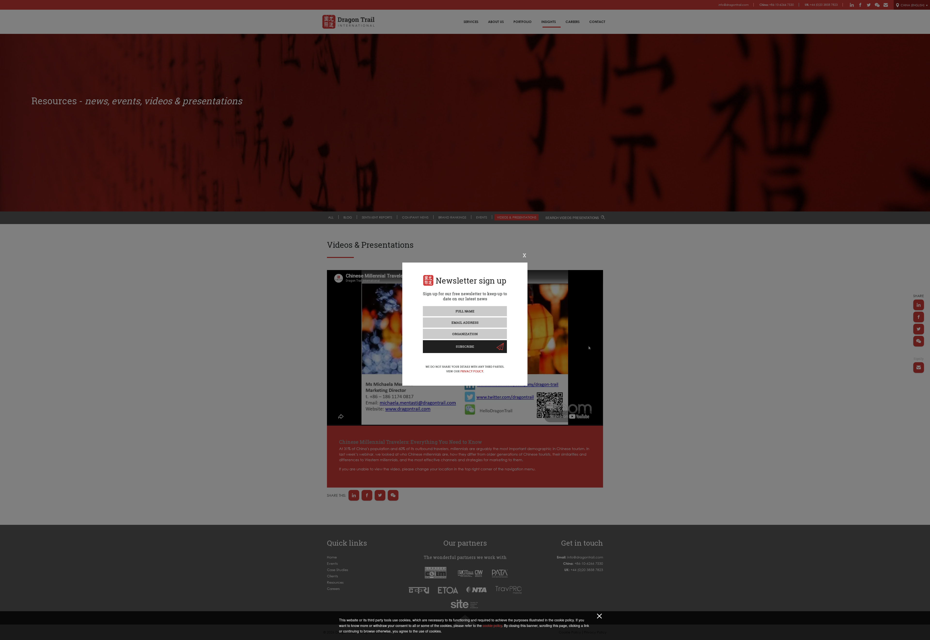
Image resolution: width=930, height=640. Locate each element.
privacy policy (471, 371)
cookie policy (492, 625)
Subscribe (465, 346)
